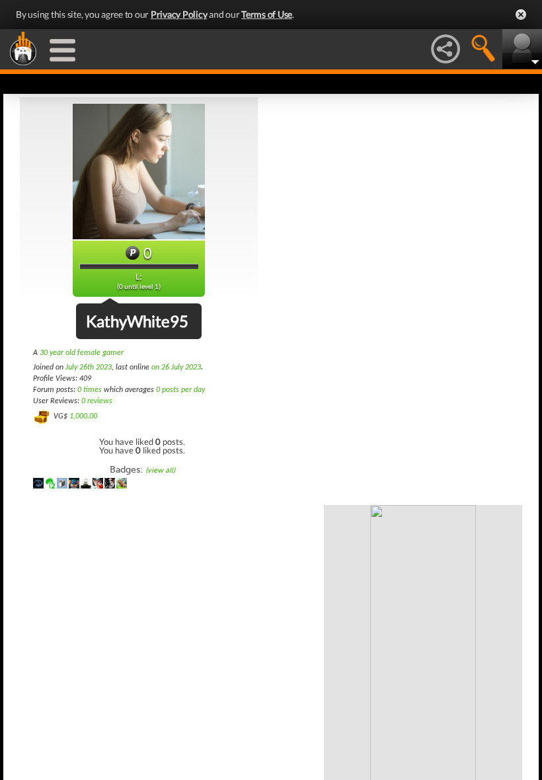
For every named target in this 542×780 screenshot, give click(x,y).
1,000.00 (83, 416)
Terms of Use (266, 14)
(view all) (160, 470)
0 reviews (96, 401)
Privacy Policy (179, 14)
